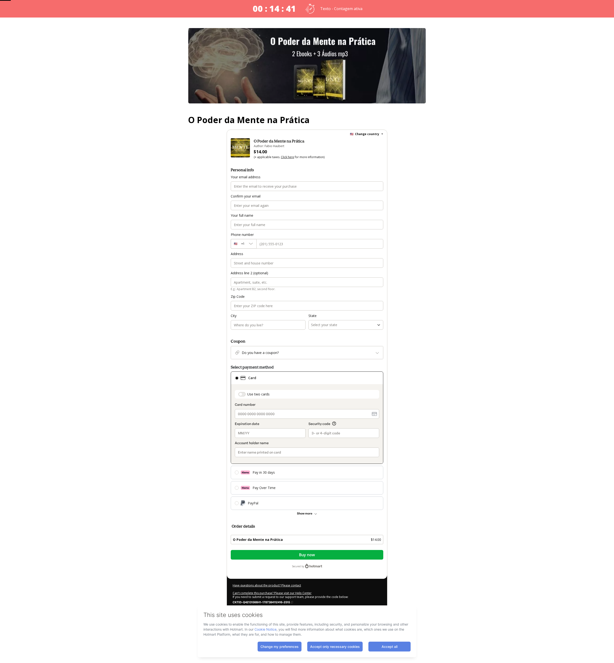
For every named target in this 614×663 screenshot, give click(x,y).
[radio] (237, 378)
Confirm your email (245, 196)
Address (237, 253)
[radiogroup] (307, 440)
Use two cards (258, 394)
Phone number (242, 234)
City (233, 315)
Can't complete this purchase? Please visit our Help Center (272, 593)
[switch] (242, 394)
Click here (287, 157)
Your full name (242, 215)
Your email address (245, 177)
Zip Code (238, 296)
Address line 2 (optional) (249, 273)
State (312, 315)
